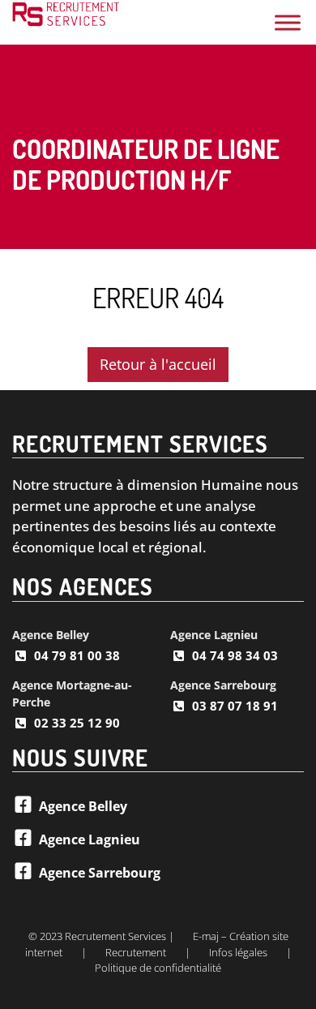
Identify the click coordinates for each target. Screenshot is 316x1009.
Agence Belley (50, 634)
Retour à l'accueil (158, 364)
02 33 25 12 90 (77, 723)
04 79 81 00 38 (77, 655)
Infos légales (238, 952)
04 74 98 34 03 (235, 655)
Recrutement (135, 952)
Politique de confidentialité (158, 967)
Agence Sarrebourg (223, 685)
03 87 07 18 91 (235, 706)
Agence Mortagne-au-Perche (72, 693)
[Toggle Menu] (288, 22)
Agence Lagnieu (214, 634)
